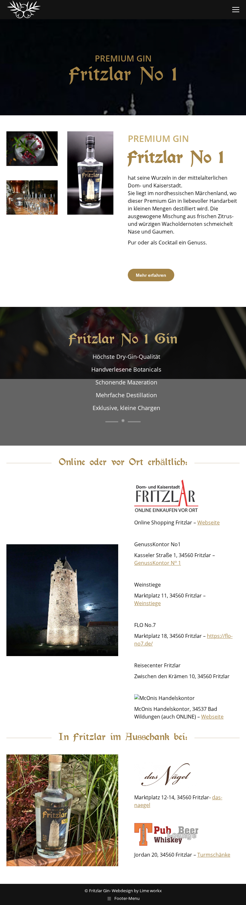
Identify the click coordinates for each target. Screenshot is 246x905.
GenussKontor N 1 (157, 562)
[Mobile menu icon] (236, 9)
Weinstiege (147, 603)
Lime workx (151, 890)
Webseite (208, 522)
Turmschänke (213, 854)
